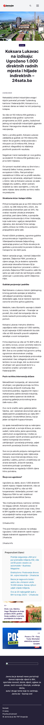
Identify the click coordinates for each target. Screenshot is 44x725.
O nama (6, 711)
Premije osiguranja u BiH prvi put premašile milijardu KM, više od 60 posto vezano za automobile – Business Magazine (25, 563)
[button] (30, 6)
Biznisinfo (29, 517)
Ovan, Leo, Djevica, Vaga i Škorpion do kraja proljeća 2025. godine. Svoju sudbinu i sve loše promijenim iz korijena (14, 613)
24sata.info (8, 543)
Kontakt (6, 708)
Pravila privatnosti (10, 714)
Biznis (22, 45)
